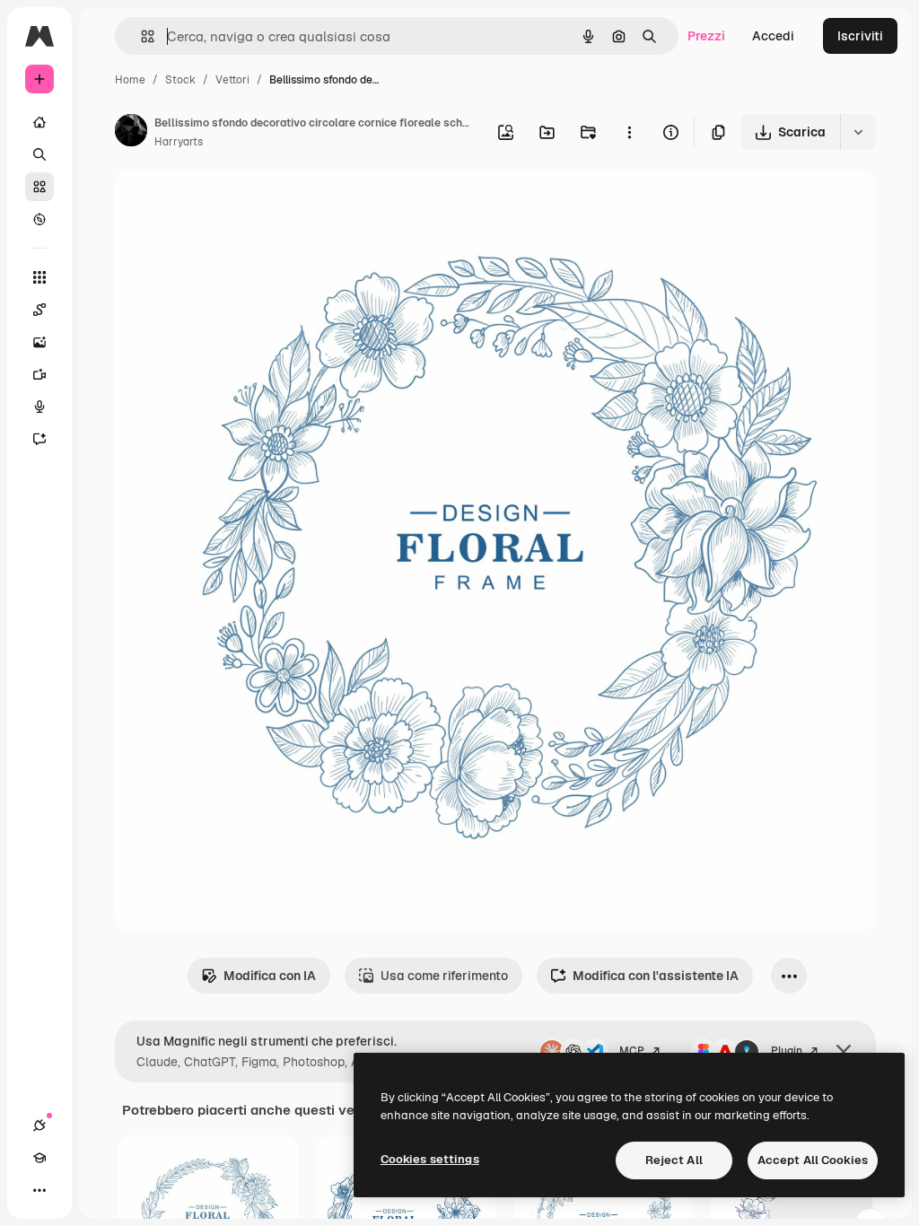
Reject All (674, 1160)
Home (130, 80)
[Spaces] (39, 309)
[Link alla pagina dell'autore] (131, 133)
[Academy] (39, 1157)
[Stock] (39, 186)
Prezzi (706, 36)
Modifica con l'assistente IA (656, 976)
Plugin (786, 1051)
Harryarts (178, 142)
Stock (180, 80)
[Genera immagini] (39, 342)
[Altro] (39, 1190)
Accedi (773, 36)
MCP (631, 1051)
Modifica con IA (269, 976)
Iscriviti (860, 36)
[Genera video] (39, 374)
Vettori (232, 80)
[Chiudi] (843, 1052)
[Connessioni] (39, 1125)
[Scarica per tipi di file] (858, 132)
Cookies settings (430, 1159)
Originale (233, 204)
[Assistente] (39, 439)
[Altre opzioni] (629, 132)
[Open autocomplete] (140, 36)
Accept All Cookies (812, 1160)
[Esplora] (39, 219)
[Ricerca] (39, 154)
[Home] (39, 122)
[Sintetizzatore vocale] (39, 406)
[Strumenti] (39, 277)
